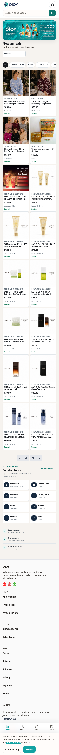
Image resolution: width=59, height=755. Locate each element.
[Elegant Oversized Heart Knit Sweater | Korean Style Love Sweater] (16, 130)
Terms (6, 653)
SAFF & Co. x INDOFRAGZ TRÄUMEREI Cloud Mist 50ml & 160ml (14, 436)
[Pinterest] (9, 584)
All (5, 65)
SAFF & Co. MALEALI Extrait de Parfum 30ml (43, 388)
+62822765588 (9, 719)
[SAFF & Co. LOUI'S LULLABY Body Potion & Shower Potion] (43, 178)
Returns (7, 661)
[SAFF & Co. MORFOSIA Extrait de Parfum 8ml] (43, 273)
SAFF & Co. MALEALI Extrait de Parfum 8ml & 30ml (43, 341)
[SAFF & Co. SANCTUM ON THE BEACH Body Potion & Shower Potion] (16, 178)
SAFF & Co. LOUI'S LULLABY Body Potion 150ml (43, 245)
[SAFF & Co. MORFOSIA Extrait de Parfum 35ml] (16, 321)
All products (9, 596)
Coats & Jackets (17, 65)
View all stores (48, 469)
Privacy (6, 677)
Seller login (9, 637)
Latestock (7, 206)
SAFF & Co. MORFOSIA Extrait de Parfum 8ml (41, 293)
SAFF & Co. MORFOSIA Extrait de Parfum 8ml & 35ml (14, 293)
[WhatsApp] (14, 584)
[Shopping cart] (52, 4)
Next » (36, 458)
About (6, 693)
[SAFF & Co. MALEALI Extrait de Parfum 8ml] (16, 368)
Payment (7, 685)
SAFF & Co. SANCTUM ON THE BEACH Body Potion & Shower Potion (15, 198)
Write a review (10, 612)
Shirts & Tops (43, 65)
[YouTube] (4, 584)
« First (23, 458)
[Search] (52, 13)
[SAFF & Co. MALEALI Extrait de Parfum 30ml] (43, 368)
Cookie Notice (13, 742)
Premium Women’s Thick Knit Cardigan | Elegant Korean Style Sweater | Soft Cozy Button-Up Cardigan (14, 102)
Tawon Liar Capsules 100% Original (42, 150)
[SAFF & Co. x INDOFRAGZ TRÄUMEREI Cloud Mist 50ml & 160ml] (16, 416)
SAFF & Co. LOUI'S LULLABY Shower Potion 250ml (15, 245)
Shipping (7, 669)
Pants (30, 65)
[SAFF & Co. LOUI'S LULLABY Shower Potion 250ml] (16, 225)
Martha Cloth (8, 111)
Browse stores (10, 628)
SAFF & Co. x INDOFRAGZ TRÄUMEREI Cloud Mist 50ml (42, 436)
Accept (29, 749)
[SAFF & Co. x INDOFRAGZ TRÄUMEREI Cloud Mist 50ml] (43, 416)
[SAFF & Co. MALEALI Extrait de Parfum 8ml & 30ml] (43, 321)
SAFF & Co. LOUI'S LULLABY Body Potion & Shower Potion (43, 198)
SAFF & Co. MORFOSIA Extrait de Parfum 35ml (14, 341)
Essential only (12, 749)
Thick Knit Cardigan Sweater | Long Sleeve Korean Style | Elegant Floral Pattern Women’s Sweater (41, 102)
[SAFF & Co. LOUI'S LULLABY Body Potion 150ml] (43, 225)
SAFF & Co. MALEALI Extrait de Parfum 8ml (15, 388)
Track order (9, 604)
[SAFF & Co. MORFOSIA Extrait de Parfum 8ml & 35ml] (16, 273)
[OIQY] (19, 4)
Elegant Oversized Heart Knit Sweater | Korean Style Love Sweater (14, 150)
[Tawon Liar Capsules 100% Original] (43, 130)
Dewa (33, 158)
